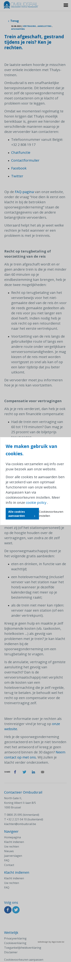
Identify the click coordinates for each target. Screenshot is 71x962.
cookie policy (36, 502)
